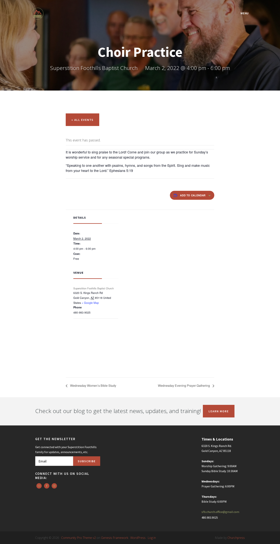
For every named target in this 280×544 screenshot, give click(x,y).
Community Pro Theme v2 (78, 538)
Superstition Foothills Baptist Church (64, 14)
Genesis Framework (114, 538)
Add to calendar (193, 195)
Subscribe (87, 461)
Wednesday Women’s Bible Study (92, 385)
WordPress (138, 538)
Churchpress (236, 538)
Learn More (219, 411)
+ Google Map (90, 303)
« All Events (82, 120)
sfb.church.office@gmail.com (220, 512)
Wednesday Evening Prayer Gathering (184, 385)
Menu (245, 13)
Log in (152, 538)
